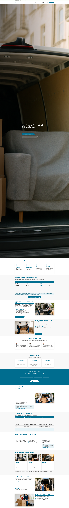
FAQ (47, 2)
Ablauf (42, 2)
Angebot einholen (51, 2)
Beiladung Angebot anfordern (20, 316)
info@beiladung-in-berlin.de (23, 0)
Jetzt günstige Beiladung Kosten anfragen (34, 297)
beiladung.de (18, 2)
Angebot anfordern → (34, 381)
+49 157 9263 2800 (17, 0)
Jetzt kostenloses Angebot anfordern (28, 134)
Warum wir (36, 2)
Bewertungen (44, 2)
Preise (39, 2)
